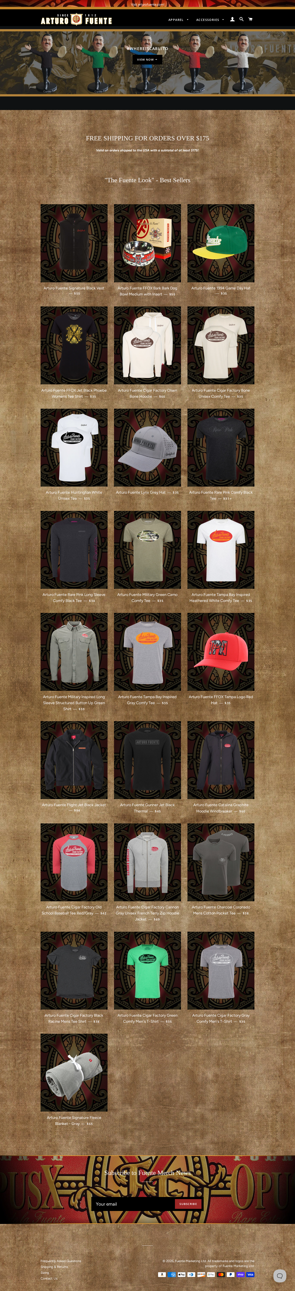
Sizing (45, 1273)
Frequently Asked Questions (61, 1261)
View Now (146, 59)
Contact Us (49, 1278)
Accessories (208, 20)
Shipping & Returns (54, 1267)
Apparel (176, 20)
